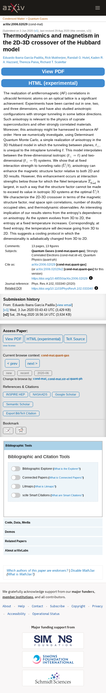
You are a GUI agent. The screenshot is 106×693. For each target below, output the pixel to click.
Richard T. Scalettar (53, 62)
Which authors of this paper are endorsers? (37, 570)
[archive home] (13, 8)
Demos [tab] (10, 531)
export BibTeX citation (21, 413)
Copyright (78, 606)
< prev (12, 363)
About (6, 606)
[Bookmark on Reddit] (21, 430)
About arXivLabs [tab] (16, 550)
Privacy (97, 606)
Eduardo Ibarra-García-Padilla (23, 57)
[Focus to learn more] (90, 278)
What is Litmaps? (45, 486)
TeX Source (75, 339)
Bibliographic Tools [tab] (18, 445)
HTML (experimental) (53, 83)
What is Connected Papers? (66, 477)
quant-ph (76, 379)
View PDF (53, 71)
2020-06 (43, 373)
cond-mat (39, 379)
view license (9, 345)
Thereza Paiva (29, 62)
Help (21, 606)
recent (24, 373)
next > (32, 363)
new (9, 373)
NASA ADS (40, 394)
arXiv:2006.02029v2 (49, 269)
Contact (37, 606)
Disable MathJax (83, 570)
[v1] (6, 310)
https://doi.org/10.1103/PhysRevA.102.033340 (62, 288)
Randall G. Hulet (78, 57)
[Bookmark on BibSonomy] (8, 430)
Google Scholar (65, 394)
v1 (36, 30)
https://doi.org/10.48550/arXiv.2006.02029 (60, 278)
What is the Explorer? (67, 468)
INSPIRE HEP (15, 394)
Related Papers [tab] (16, 541)
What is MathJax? (21, 574)
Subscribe (57, 606)
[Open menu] (97, 7)
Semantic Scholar (18, 404)
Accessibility (16, 614)
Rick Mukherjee (55, 57)
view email (64, 305)
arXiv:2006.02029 (43, 264)
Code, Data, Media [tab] (17, 522)
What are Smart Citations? (67, 495)
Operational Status (45, 613)
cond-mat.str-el (58, 379)
